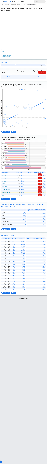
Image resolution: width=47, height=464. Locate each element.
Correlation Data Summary (6, 55)
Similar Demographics (6, 54)
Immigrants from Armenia (6, 178)
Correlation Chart (5, 52)
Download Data (6, 131)
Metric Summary (5, 51)
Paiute (3, 174)
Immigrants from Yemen (31, 4)
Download (43, 87)
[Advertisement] (23, 21)
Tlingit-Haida (4, 181)
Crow (3, 195)
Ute (2, 180)
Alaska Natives (4, 186)
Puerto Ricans (4, 177)
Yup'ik (3, 194)
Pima (3, 184)
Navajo (3, 187)
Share (14, 131)
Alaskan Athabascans (6, 189)
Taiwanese (4, 175)
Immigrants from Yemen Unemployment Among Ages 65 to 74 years (13, 5)
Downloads (22, 1)
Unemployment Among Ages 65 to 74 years (18, 4)
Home (2, 4)
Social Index (7, 4)
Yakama (3, 183)
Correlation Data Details (6, 56)
